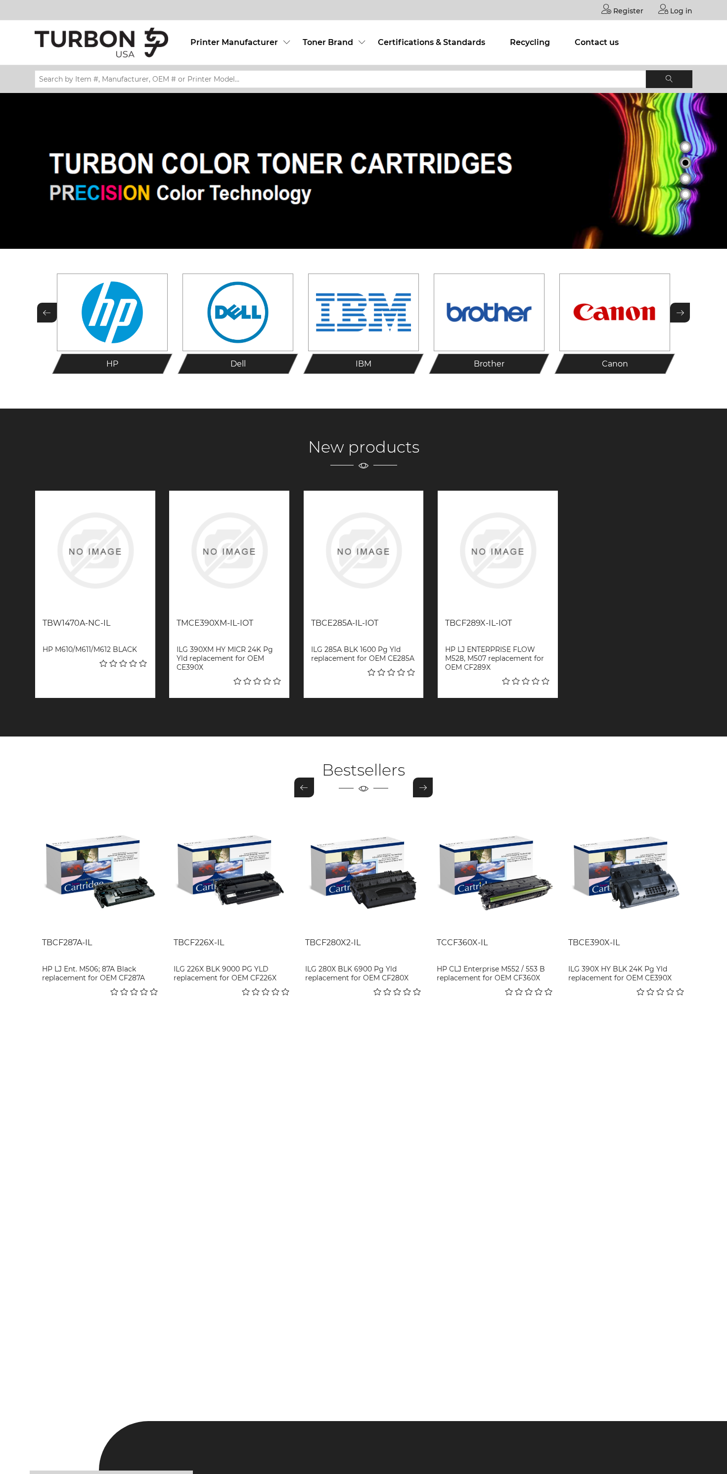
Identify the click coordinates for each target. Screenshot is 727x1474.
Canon (615, 363)
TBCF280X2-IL (333, 942)
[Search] (669, 79)
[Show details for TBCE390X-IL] (626, 871)
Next (680, 312)
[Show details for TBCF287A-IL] (100, 871)
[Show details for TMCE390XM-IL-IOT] (229, 551)
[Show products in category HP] (112, 312)
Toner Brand (328, 42)
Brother (489, 363)
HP (112, 363)
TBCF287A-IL (67, 942)
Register (627, 10)
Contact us (597, 42)
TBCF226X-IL (199, 942)
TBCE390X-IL (594, 942)
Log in (680, 10)
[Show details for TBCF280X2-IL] (363, 871)
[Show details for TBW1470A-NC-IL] (95, 551)
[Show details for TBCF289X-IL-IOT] (498, 551)
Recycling (530, 42)
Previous (47, 312)
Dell (238, 363)
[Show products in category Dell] (237, 312)
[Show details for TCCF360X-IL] (495, 871)
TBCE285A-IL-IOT (344, 623)
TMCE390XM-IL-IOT (215, 623)
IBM (363, 363)
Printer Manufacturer (234, 42)
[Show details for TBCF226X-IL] (232, 871)
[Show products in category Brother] (489, 312)
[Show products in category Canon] (614, 312)
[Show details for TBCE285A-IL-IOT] (364, 551)
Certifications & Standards (431, 42)
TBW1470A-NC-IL (76, 623)
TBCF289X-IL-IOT (478, 623)
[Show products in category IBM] (363, 312)
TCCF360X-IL (462, 942)
